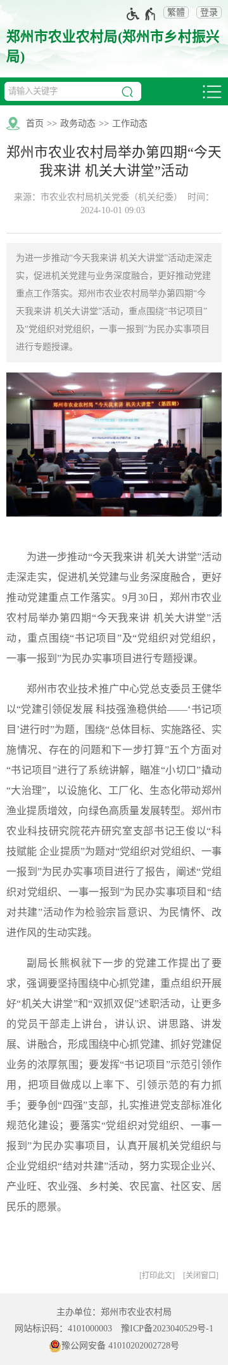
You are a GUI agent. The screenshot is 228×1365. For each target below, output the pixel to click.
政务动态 (78, 123)
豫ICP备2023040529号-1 (167, 1328)
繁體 (176, 12)
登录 (209, 12)
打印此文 (157, 1275)
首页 (35, 123)
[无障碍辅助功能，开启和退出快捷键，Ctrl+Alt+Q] (141, 14)
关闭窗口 (201, 1275)
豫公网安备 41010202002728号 (120, 1345)
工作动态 (130, 123)
